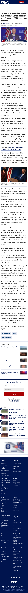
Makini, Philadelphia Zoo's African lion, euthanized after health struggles (17, 429)
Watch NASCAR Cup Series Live (17, 558)
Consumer (3, 537)
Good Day (4, 478)
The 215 (15, 527)
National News (4, 472)
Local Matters (16, 510)
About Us (4, 548)
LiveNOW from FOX (17, 502)
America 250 (4, 462)
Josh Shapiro (15, 485)
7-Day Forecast (16, 462)
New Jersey (3, 467)
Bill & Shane (15, 523)
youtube (16, 578)
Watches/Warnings (17, 471)
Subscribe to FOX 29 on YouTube (12, 441)
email (19, 578)
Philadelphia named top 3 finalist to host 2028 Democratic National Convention (17, 417)
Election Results (16, 482)
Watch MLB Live (16, 556)
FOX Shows (3, 519)
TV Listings (3, 559)
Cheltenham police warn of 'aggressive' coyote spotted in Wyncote (16, 423)
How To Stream (16, 499)
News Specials (16, 504)
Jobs (2, 561)
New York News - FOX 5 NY (17, 541)
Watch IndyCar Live (17, 560)
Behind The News (17, 522)
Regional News (17, 534)
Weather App (16, 473)
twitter (11, 578)
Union (2, 510)
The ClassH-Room (5, 520)
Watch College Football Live (16, 553)
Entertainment (5, 515)
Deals (2, 539)
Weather (15, 460)
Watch (15, 497)
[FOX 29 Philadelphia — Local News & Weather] (5, 2)
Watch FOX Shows (5, 523)
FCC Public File (4, 553)
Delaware (3, 468)
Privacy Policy (15, 400)
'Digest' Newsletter (5, 484)
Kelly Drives (15, 525)
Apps (2, 549)
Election (14, 480)
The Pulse (15, 530)
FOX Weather (16, 466)
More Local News (5, 470)
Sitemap (3, 563)
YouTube (15, 509)
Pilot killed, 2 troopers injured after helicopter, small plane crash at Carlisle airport (18, 411)
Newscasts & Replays (17, 500)
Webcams (15, 505)
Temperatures (16, 469)
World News (3, 473)
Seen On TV (3, 490)
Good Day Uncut (4, 492)
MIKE (14, 519)
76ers (2, 508)
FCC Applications (4, 554)
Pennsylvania (4, 465)
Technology (3, 542)
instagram (14, 578)
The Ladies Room (17, 528)
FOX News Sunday (5, 475)
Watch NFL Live (16, 551)
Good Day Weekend (5, 482)
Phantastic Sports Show (5, 499)
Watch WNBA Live (17, 569)
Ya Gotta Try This (5, 488)
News (14, 333)
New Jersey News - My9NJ (17, 538)
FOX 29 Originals (15, 516)
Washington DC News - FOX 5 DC (18, 543)
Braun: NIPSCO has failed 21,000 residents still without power (10, 359)
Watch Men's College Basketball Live (17, 562)
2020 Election (19, 23)
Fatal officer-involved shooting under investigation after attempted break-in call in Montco (9, 372)
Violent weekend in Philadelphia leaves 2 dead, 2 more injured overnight (10, 353)
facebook (9, 578)
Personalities (4, 558)
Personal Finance (5, 540)
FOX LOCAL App (16, 535)
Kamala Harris (6, 337)
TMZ (2, 522)
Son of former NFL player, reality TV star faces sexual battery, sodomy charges (9, 365)
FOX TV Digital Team (13, 23)
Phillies (2, 507)
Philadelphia (3, 463)
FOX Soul (15, 507)
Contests (3, 517)
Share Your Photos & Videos (5, 526)
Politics (15, 478)
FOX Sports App (4, 511)
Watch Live (21, 2)
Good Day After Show (6, 480)
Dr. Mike (3, 493)
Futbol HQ (3, 502)
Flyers (2, 505)
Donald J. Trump (16, 484)
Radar (14, 468)
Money (3, 534)
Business (3, 535)
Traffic (2, 485)
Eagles (2, 503)
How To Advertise (5, 556)
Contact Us (3, 551)
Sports (3, 497)
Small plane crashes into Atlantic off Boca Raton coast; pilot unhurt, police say (10, 347)
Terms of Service (15, 401)
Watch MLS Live (16, 570)
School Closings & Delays (17, 464)
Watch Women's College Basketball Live (17, 566)
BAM (14, 520)
